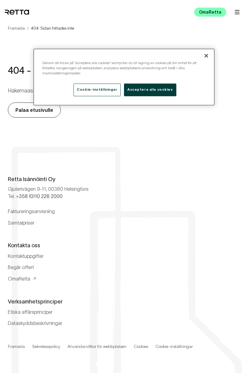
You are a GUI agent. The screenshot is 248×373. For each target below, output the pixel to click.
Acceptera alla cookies (150, 90)
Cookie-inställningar (174, 346)
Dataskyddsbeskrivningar (35, 323)
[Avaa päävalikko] (237, 12)
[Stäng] (206, 56)
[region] (124, 77)
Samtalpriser (21, 222)
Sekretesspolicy (46, 346)
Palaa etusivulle (34, 110)
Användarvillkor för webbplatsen (96, 346)
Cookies (141, 346)
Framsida (16, 28)
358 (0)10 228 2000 (41, 196)
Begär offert (21, 267)
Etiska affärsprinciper (30, 312)
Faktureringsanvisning (31, 211)
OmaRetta (210, 12)
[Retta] (17, 12)
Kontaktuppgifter (26, 256)
